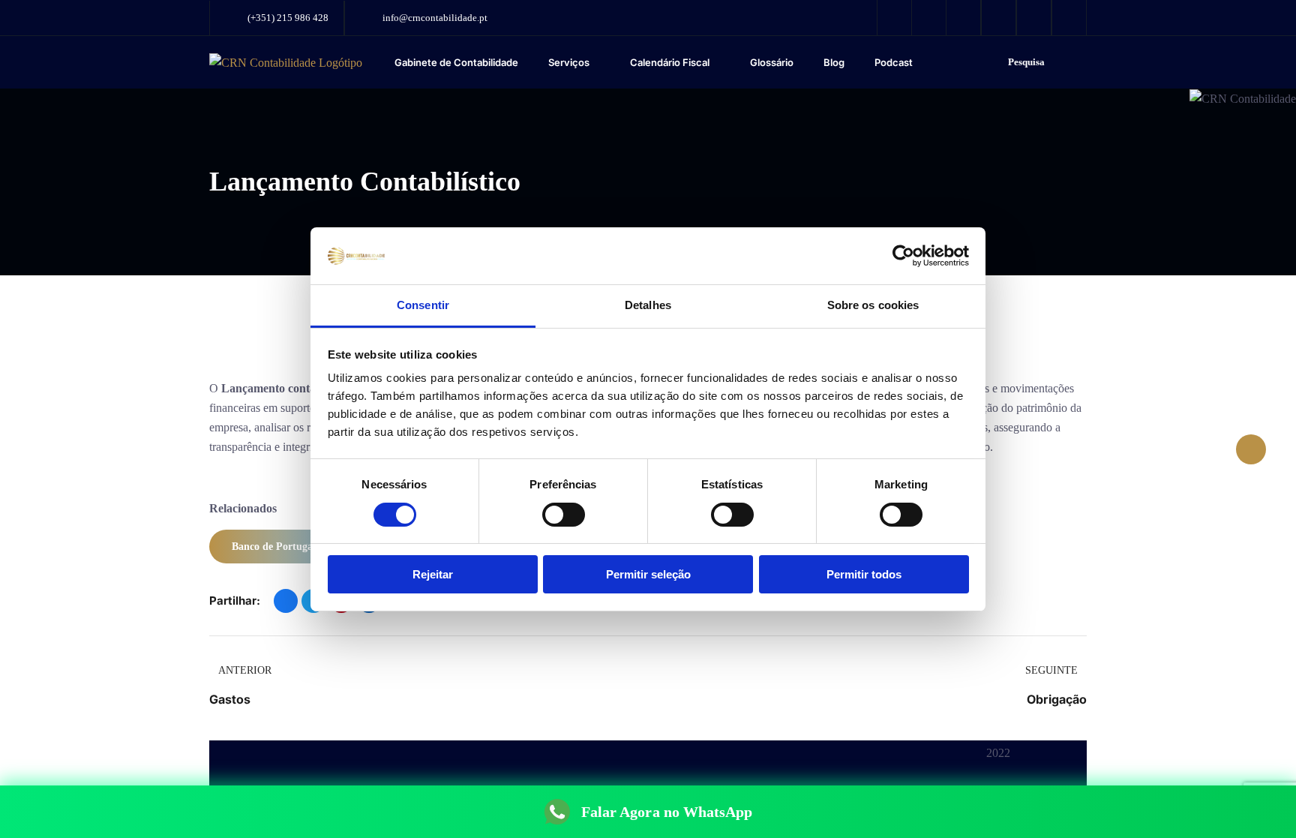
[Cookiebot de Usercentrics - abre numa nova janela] (903, 256)
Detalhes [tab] (648, 305)
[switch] (563, 515)
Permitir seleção (648, 574)
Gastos (229, 699)
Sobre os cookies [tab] (873, 305)
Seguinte (1051, 670)
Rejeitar (432, 574)
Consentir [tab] (423, 305)
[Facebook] (286, 601)
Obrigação (1057, 699)
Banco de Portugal (274, 546)
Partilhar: (234, 600)
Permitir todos (864, 574)
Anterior (245, 670)
